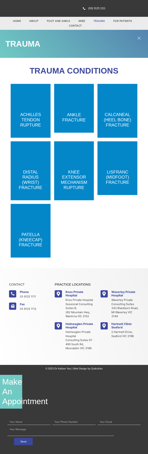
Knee (82, 20)
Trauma (99, 20)
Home (17, 20)
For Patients (122, 20)
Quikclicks (97, 368)
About (34, 20)
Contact (75, 25)
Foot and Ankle (58, 20)
